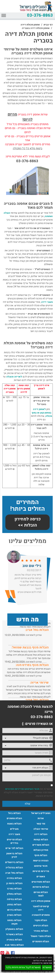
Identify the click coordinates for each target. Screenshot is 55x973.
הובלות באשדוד (14, 934)
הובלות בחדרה (14, 878)
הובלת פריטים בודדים (14, 841)
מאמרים (41, 876)
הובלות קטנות (41, 839)
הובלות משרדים (40, 845)
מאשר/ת (47, 967)
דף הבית (48, 25)
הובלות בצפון (14, 904)
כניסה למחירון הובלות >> (28, 522)
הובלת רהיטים (40, 925)
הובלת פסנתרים (40, 941)
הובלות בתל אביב (14, 873)
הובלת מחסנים (14, 818)
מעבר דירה (47, 302)
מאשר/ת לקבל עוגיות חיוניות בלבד (23, 967)
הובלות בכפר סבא (14, 945)
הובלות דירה (40, 834)
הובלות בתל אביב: (37, 630)
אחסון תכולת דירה (30, 25)
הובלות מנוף (40, 855)
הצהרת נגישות (40, 860)
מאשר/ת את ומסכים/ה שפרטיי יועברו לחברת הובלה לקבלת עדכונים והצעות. (28, 792)
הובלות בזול (14, 813)
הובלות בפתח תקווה (14, 922)
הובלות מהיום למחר (41, 894)
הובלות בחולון (14, 894)
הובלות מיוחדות (41, 887)
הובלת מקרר (40, 920)
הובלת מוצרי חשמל (41, 936)
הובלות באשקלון (14, 929)
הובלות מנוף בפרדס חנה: (32, 665)
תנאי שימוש (48, 963)
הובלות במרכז (14, 888)
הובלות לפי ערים (14, 848)
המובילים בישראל (40, 813)
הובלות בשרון (14, 915)
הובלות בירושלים (14, 862)
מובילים (14, 829)
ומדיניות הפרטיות (14, 789)
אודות (41, 818)
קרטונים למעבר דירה (41, 908)
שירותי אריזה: (39, 682)
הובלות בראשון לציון (14, 855)
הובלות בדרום (14, 910)
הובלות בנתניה (14, 939)
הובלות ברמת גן (14, 883)
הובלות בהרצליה (14, 867)
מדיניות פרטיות (37, 963)
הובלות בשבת (14, 823)
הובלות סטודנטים (41, 882)
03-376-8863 (40, 15)
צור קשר (40, 823)
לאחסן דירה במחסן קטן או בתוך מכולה (41, 412)
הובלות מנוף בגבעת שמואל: (30, 647)
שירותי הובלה (40, 829)
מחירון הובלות (40, 850)
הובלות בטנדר (40, 931)
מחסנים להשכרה (41, 915)
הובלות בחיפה (14, 899)
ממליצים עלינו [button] (27, 541)
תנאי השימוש (31, 789)
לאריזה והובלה (14, 377)
